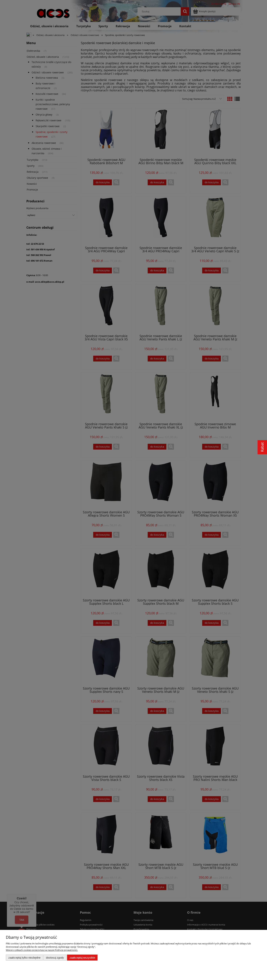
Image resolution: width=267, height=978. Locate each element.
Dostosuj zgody (55, 957)
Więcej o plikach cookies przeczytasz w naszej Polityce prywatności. (42, 950)
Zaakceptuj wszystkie (82, 957)
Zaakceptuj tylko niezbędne (24, 957)
